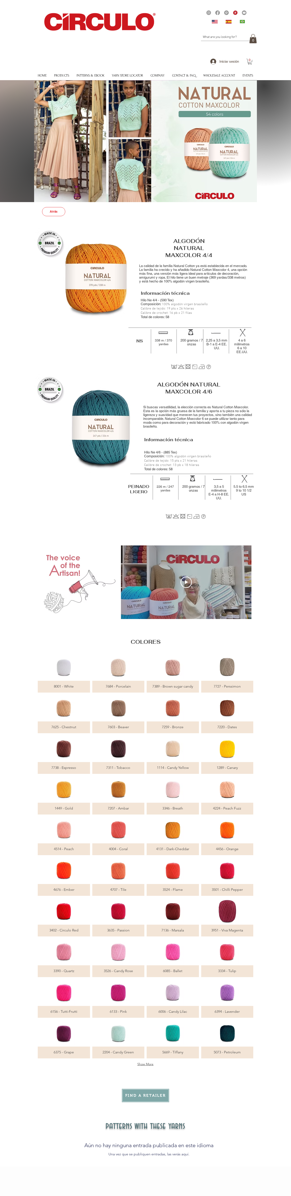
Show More (145, 1064)
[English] (215, 21)
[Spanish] (229, 21)
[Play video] (186, 582)
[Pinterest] (226, 12)
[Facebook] (217, 12)
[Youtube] (244, 12)
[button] (253, 38)
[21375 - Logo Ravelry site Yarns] (235, 12)
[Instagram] (208, 12)
